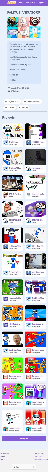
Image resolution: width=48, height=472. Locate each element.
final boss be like (38, 194)
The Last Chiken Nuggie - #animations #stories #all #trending (15, 168)
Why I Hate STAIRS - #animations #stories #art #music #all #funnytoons (38, 246)
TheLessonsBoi (37, 404)
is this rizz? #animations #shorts (15, 246)
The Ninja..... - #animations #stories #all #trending (15, 142)
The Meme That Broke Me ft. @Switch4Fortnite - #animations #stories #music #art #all (38, 298)
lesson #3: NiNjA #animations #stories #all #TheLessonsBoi (38, 428)
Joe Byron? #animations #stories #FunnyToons (15, 350)
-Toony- (34, 170)
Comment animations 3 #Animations (15, 376)
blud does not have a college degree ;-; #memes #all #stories (38, 272)
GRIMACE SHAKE (38, 220)
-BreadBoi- (35, 196)
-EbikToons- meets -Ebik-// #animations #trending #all (15, 324)
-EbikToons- (13, 300)
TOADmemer (36, 353)
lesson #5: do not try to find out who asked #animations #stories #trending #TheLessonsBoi (38, 402)
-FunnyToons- (13, 144)
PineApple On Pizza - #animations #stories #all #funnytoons (15, 272)
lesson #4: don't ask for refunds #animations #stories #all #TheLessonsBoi (15, 428)
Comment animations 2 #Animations (15, 402)
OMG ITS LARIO (15, 220)
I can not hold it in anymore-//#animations (15, 298)
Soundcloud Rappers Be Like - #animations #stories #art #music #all (38, 324)
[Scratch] (11, 3)
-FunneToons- (36, 144)
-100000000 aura (38, 142)
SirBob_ (11, 196)
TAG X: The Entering (15, 194)
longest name (37, 168)
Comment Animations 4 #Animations (38, 350)
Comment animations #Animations (38, 376)
